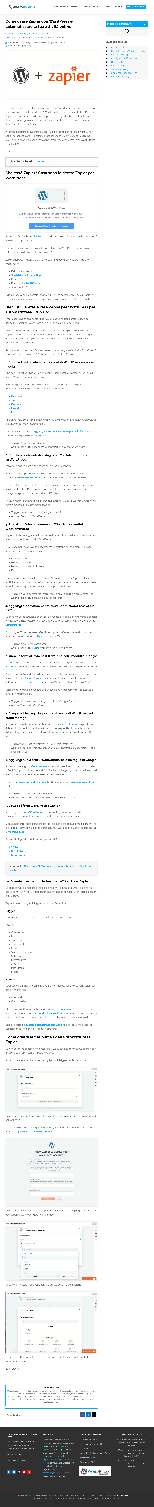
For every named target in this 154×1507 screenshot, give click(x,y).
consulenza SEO (60, 1473)
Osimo (62, 1498)
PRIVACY (92, 1495)
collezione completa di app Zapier (44, 1024)
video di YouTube (30, 477)
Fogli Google (33, 283)
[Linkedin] (14, 1472)
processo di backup (68, 724)
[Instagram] (19, 1472)
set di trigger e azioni (64, 1009)
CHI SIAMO (64, 7)
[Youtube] (29, 1472)
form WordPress (32, 812)
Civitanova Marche (93, 1498)
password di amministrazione (35, 1131)
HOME (55, 7)
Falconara (68, 1498)
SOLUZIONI (97, 7)
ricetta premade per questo (33, 782)
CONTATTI (119, 7)
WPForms (16, 847)
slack (25, 558)
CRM (37, 636)
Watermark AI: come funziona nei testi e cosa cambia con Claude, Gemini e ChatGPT (131, 1453)
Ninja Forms (18, 855)
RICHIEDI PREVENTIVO (135, 7)
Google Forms (33, 678)
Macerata (76, 1498)
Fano (119, 1498)
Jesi (49, 1498)
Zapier (37, 236)
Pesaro (114, 1498)
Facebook (16, 396)
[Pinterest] (24, 1472)
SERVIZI (74, 7)
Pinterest (16, 404)
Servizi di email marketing (26, 275)
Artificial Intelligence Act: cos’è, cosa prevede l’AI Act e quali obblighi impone (131, 1442)
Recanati (83, 1498)
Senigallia (55, 1498)
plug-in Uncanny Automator (53, 1013)
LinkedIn (16, 408)
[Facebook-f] (9, 1472)
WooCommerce (40, 766)
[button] (82, 1414)
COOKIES (101, 1495)
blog (17, 732)
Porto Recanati (106, 1498)
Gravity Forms (19, 851)
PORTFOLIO (85, 7)
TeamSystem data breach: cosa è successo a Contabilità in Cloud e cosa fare (131, 1464)
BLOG (108, 7)
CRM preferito (13, 624)
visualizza (39, 161)
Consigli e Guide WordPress (33, 33)
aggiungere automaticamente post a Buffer (59, 431)
